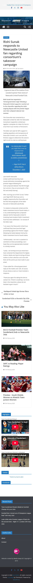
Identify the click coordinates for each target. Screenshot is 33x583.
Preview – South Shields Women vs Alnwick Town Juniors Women (13, 397)
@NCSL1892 (17, 146)
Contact (3, 542)
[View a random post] (29, 27)
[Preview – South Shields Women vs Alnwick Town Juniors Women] (16, 378)
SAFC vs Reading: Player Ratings (13, 364)
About (3, 538)
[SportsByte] (3, 27)
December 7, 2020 (19, 170)
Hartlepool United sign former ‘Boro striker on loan (16, 292)
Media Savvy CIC (19, 558)
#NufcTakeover (16, 155)
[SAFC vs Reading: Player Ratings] (16, 346)
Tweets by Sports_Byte (16, 477)
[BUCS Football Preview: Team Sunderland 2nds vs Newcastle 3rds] (16, 312)
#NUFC (24, 155)
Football (6, 37)
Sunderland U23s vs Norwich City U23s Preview (15, 299)
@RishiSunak (19, 153)
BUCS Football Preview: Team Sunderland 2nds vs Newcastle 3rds (16, 332)
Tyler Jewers (20, 68)
